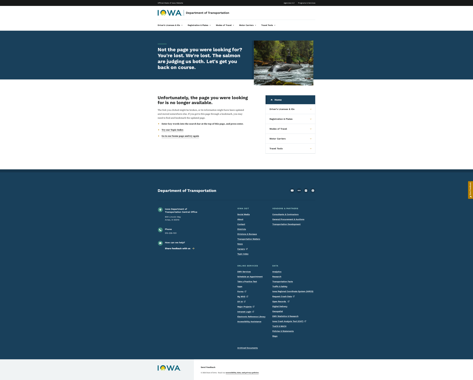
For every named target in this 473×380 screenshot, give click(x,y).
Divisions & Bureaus (247, 234)
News (240, 244)
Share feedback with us (177, 248)
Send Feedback (208, 367)
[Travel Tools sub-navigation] (275, 25)
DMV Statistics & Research (285, 316)
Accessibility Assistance (249, 321)
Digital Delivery (279, 306)
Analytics (276, 271)
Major (244, 306)
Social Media (243, 214)
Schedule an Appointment (250, 276)
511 (240, 301)
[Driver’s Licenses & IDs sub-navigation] (182, 25)
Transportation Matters (248, 239)
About (240, 219)
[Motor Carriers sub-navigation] (255, 25)
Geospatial (277, 311)
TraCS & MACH (279, 326)
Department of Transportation (207, 13)
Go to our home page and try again (180, 135)
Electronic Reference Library (251, 316)
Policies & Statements (283, 331)
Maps (275, 336)
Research (276, 276)
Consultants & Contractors (285, 214)
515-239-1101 (171, 233)
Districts (241, 229)
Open (279, 301)
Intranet (244, 312)
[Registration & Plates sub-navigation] (210, 25)
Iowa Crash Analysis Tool (287, 321)
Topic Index (242, 254)
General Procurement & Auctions (288, 219)
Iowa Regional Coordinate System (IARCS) (292, 291)
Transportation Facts (282, 281)
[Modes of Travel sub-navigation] (233, 25)
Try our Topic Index (172, 129)
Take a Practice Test (247, 281)
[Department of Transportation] (170, 13)
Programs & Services (306, 3)
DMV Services (244, 271)
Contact (241, 224)
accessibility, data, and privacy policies (242, 372)
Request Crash (282, 296)
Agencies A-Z (289, 3)
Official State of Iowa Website (170, 3)
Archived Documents (247, 348)
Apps (239, 286)
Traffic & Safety (279, 286)
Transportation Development (286, 224)
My (241, 296)
